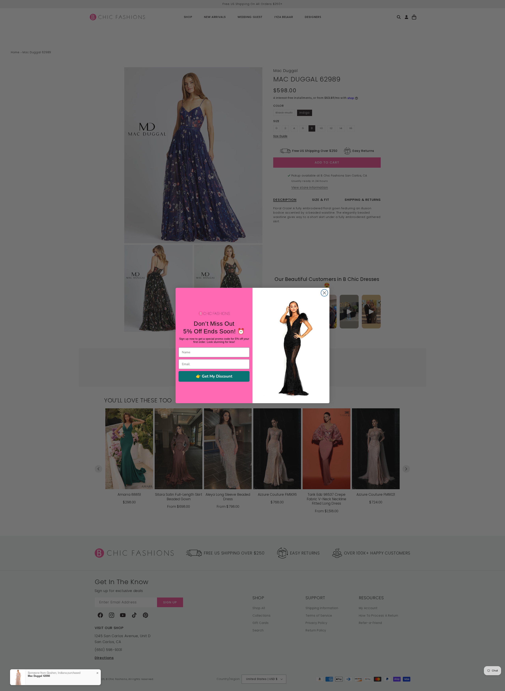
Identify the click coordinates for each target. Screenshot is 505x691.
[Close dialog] (324, 292)
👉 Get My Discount (214, 376)
